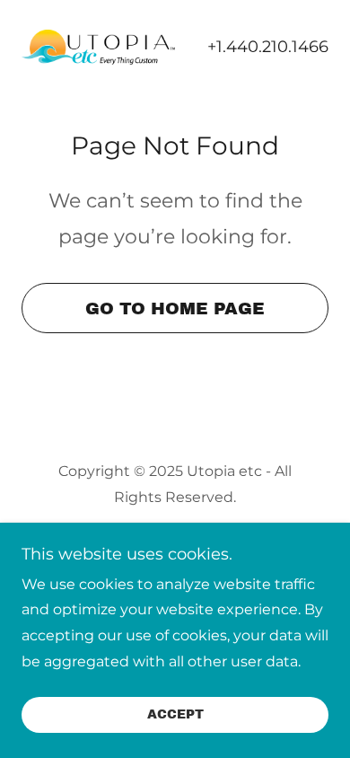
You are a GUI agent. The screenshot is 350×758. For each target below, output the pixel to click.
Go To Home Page (175, 308)
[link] (98, 47)
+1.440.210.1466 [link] (267, 47)
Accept (175, 715)
